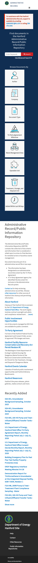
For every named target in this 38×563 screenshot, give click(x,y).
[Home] (7, 3)
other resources (10, 293)
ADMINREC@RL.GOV (13, 23)
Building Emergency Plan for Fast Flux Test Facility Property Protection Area (18, 460)
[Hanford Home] (9, 519)
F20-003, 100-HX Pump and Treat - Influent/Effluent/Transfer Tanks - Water (19, 498)
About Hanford (11, 301)
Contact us (8, 288)
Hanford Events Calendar (16, 366)
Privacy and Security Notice (14, 561)
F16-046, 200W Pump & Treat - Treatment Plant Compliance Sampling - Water (17, 488)
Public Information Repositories (15, 547)
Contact (12, 538)
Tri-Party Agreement (14, 330)
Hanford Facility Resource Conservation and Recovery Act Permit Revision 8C (19, 345)
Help (11, 533)
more (30, 314)
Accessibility (11, 557)
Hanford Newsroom (13, 378)
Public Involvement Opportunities (13, 319)
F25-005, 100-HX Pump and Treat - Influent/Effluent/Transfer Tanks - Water (19, 420)
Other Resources (16, 542)
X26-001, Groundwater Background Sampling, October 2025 (18, 402)
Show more (9, 504)
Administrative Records (17, 4)
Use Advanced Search (22, 58)
